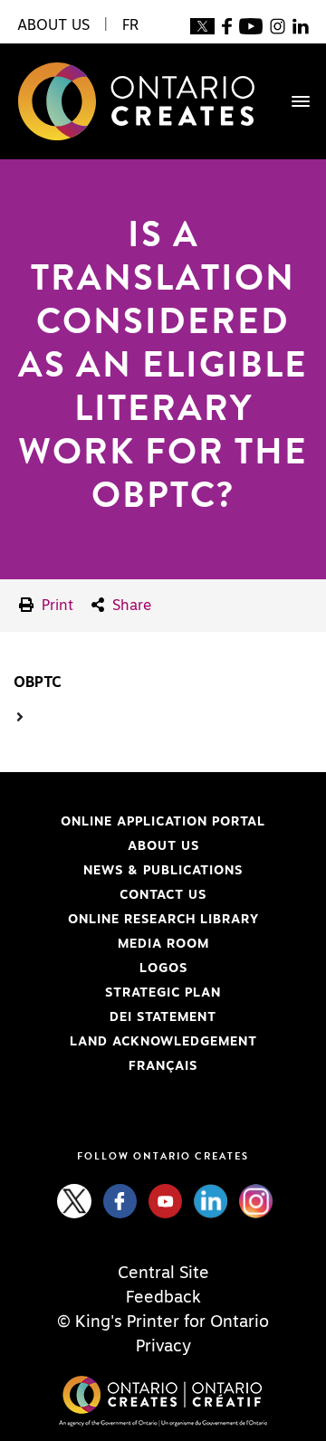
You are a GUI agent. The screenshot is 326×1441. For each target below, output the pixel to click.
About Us (163, 846)
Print (55, 605)
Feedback (163, 1298)
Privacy (163, 1347)
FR (130, 25)
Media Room (163, 944)
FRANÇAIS (163, 1066)
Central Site (163, 1273)
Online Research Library (136, 919)
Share (129, 605)
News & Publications (163, 870)
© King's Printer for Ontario (163, 1322)
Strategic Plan (163, 993)
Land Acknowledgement (135, 1041)
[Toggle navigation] (292, 101)
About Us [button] (53, 25)
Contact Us (163, 895)
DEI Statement (115, 1017)
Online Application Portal (139, 822)
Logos (163, 968)
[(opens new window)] (202, 25)
